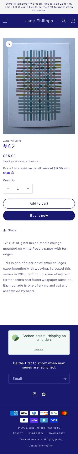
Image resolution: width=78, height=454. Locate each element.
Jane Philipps (37, 427)
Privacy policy (56, 432)
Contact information (41, 445)
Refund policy (35, 432)
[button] (5, 20)
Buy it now (39, 216)
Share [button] (12, 230)
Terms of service (29, 439)
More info (39, 349)
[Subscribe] (64, 379)
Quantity (9, 180)
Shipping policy (53, 439)
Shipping (8, 161)
